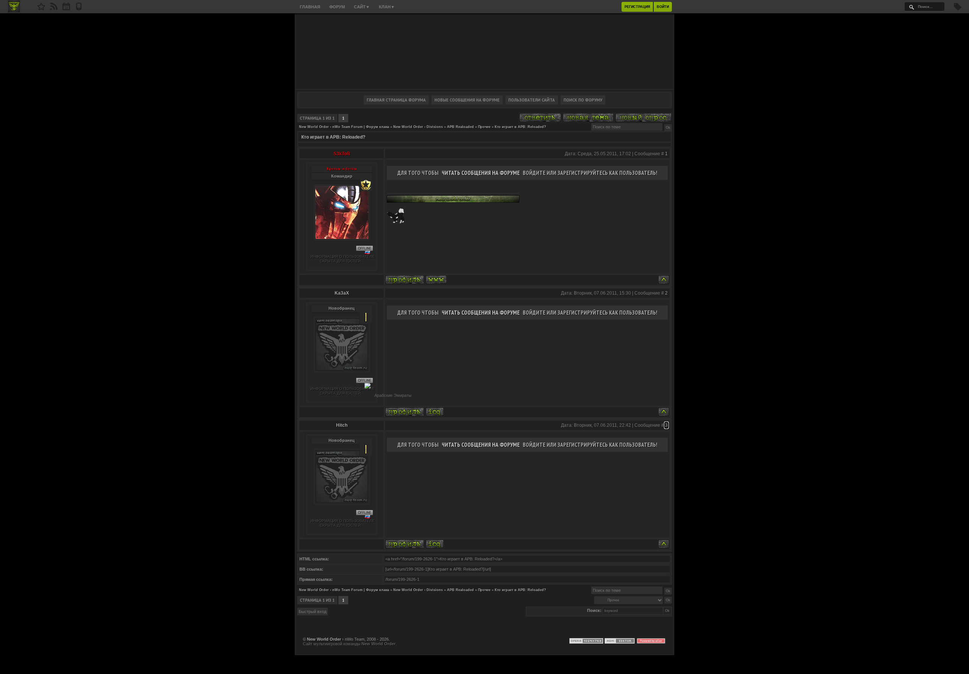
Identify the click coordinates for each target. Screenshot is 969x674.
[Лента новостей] (53, 9)
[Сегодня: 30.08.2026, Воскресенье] (66, 9)
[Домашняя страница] (436, 279)
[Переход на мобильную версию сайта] (78, 9)
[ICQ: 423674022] (434, 412)
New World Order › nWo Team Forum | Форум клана (344, 127)
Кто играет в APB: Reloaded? (520, 127)
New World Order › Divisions (418, 127)
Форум (337, 7)
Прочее (484, 127)
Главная (310, 7)
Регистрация (637, 7)
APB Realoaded (460, 127)
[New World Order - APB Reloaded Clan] (41, 9)
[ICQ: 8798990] (434, 544)
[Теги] (957, 9)
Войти (663, 7)
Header (484, 51)
